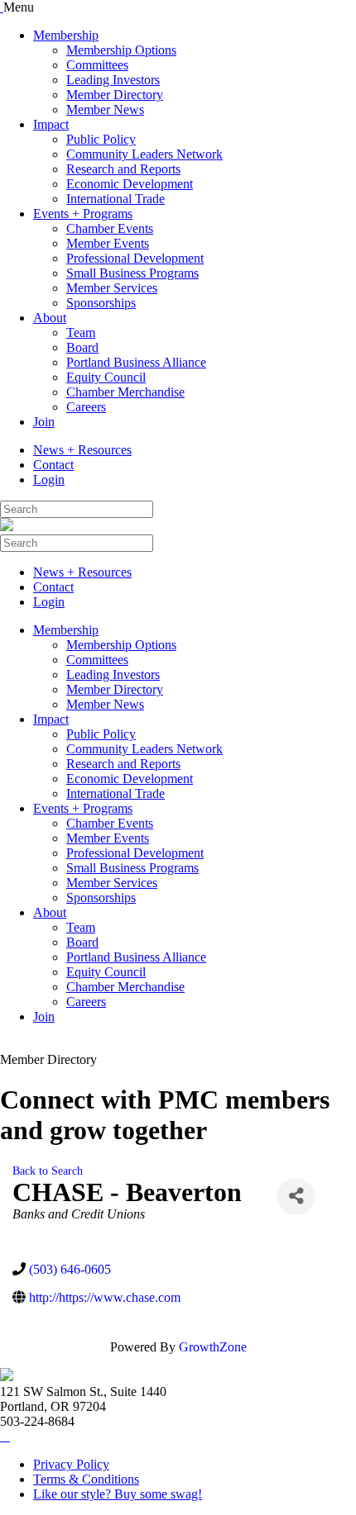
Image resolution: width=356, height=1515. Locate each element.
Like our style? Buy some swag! (117, 1494)
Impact (51, 124)
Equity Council (106, 377)
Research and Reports (123, 169)
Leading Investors (113, 80)
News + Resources (82, 450)
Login (49, 480)
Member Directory (114, 95)
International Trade (115, 199)
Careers (86, 407)
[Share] (296, 1196)
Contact (53, 465)
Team (80, 332)
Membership (66, 35)
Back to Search (47, 1170)
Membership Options (121, 50)
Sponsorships (101, 303)
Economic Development (129, 184)
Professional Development (135, 258)
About (49, 318)
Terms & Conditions (86, 1479)
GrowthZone (213, 1347)
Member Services (111, 288)
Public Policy (101, 139)
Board (82, 347)
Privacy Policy (71, 1464)
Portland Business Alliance (136, 362)
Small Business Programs (132, 273)
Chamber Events (109, 228)
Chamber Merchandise (125, 392)
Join (44, 422)
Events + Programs (82, 214)
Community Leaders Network (144, 154)
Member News (105, 109)
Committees (97, 65)
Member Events (107, 243)
